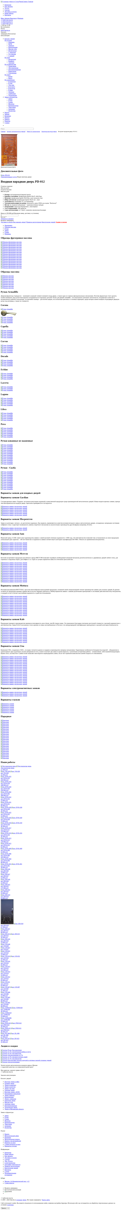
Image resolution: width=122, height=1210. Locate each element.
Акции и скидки (61, 222)
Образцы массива (10, 227)
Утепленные (12, 73)
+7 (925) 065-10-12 (7, 23)
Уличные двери (10, 1090)
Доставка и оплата (11, 11)
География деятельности (12, 1164)
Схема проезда (9, 1183)
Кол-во (3, 217)
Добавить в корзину (7, 219)
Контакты (8, 15)
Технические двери (11, 1107)
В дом (10, 83)
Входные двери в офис (12, 1082)
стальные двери (21, 1200)
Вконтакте (13, 18)
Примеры (8, 234)
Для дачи (11, 85)
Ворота (7, 112)
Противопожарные (14, 69)
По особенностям (10, 64)
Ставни (7, 123)
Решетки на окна (10, 1142)
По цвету (8, 75)
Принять (4, 1208)
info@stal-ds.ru (5, 30)
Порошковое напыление (12, 1094)
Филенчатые (12, 51)
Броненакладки (13, 105)
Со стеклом (12, 54)
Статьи (7, 1171)
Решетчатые (12, 71)
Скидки (7, 10)
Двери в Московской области (14, 1109)
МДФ (10, 44)
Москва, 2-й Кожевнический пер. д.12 (17, 1181)
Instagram (30, 1193)
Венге (10, 78)
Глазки (10, 102)
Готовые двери (9, 1083)
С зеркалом (12, 52)
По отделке (8, 40)
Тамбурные (12, 93)
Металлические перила (12, 1139)
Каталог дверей (10, 39)
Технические (12, 95)
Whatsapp (20, 18)
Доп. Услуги (9, 1161)
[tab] (63, 225)
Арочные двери (10, 1104)
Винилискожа (12, 47)
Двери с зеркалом (10, 1099)
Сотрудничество (10, 1163)
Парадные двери (10, 1100)
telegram (7, 18)
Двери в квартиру (10, 1085)
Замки (10, 99)
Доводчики (12, 107)
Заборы (7, 114)
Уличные (11, 92)
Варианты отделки (11, 1146)
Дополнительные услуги (9, 177)
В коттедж (11, 88)
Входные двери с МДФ (12, 1092)
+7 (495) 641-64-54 (7, 20)
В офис (10, 90)
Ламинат (11, 45)
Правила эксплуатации (33, 222)
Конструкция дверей (11, 1168)
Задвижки (11, 109)
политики (10, 1205)
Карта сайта (46, 1200)
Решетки (7, 121)
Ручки (10, 100)
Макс (2, 18)
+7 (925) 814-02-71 (7, 22)
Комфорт (11, 61)
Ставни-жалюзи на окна (12, 1144)
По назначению (10, 80)
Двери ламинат (9, 1095)
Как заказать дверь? (19, 222)
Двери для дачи (10, 1088)
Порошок (11, 42)
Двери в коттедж (10, 1087)
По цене (7, 57)
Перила (7, 117)
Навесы (7, 119)
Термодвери (12, 66)
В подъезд (11, 87)
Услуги (7, 8)
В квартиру (12, 81)
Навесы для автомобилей (13, 1141)
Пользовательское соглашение (10, 1174)
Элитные (11, 63)
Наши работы (9, 13)
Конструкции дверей (48, 222)
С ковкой (11, 56)
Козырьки (8, 116)
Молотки (11, 104)
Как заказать (9, 6)
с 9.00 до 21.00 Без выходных (14, 1185)
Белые (10, 76)
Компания (8, 5)
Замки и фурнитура (11, 97)
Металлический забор (12, 1136)
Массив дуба (12, 49)
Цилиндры (11, 111)
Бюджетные (12, 59)
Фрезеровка (8, 225)
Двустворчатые (13, 68)
